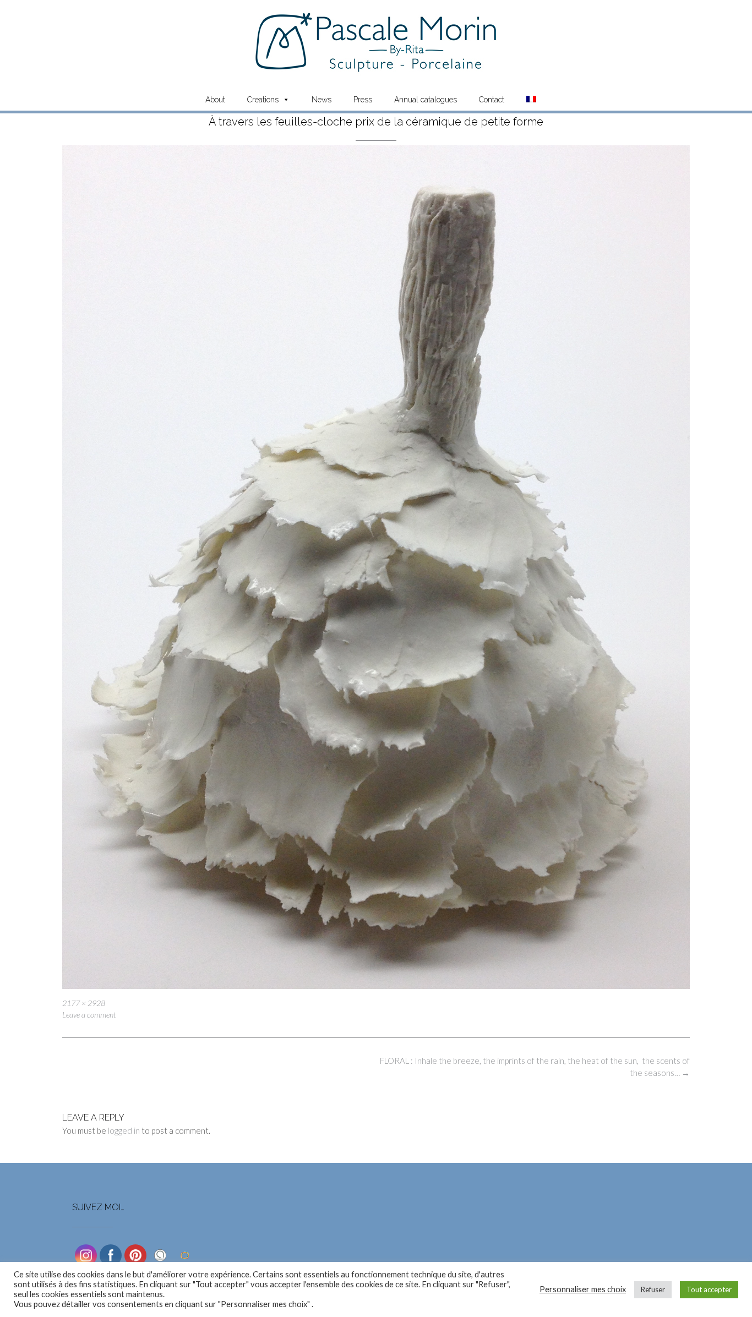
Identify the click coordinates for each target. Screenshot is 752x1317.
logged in (124, 1130)
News (321, 99)
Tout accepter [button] (709, 1289)
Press (362, 99)
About (215, 99)
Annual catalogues (425, 99)
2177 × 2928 (83, 1003)
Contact (491, 99)
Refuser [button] (653, 1289)
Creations (263, 99)
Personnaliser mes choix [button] (583, 1289)
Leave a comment (89, 1014)
